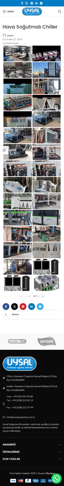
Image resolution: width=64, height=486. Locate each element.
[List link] (32, 404)
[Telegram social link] (41, 3)
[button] (56, 478)
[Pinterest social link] (31, 3)
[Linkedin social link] (36, 3)
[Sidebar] (4, 150)
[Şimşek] (47, 341)
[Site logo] (32, 11)
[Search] (59, 11)
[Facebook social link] (22, 3)
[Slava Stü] (17, 341)
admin (10, 35)
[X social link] (26, 3)
